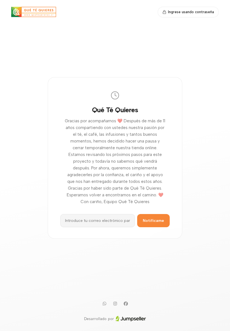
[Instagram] (115, 304)
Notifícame (153, 220)
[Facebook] (126, 304)
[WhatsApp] (104, 304)
